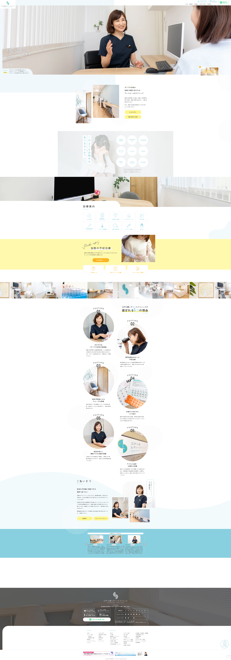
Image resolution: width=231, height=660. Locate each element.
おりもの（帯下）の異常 (140, 639)
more (5, 72)
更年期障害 (138, 642)
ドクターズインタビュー (91, 640)
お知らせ (100, 639)
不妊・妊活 (126, 634)
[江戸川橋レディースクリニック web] (213, 1)
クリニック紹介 (90, 634)
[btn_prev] (7, 65)
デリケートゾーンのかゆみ (141, 640)
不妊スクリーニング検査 (128, 639)
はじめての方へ (133, 112)
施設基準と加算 (91, 637)
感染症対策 (101, 637)
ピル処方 (112, 634)
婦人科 (111, 633)
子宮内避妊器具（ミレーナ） (115, 644)
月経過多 (137, 637)
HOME (186, 4)
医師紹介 (85, 518)
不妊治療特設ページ (101, 260)
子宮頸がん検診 (113, 640)
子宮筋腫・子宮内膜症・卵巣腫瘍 (142, 633)
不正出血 (125, 643)
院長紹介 (88, 639)
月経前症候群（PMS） (140, 634)
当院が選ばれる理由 (102, 634)
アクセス (88, 642)
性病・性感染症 (113, 637)
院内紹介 (90, 636)
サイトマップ (101, 640)
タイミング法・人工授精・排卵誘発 (129, 641)
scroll (116, 68)
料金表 (100, 636)
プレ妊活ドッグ (126, 637)
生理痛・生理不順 (127, 645)
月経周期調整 (138, 636)
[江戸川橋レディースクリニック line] (223, 2)
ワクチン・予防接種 (114, 642)
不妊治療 (125, 636)
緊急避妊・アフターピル (114, 636)
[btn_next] (11, 65)
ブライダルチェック (114, 639)
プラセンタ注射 (126, 633)
